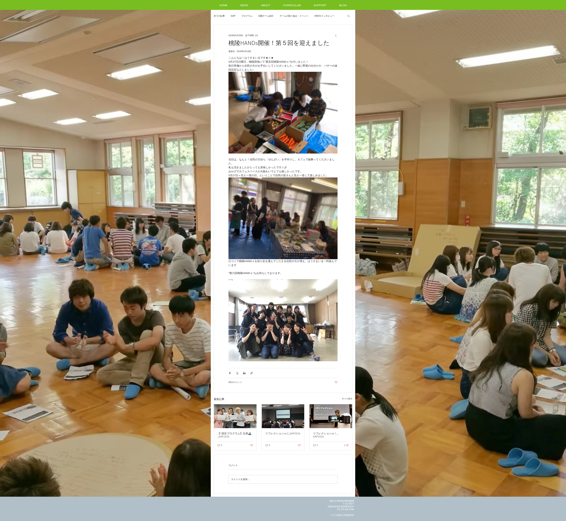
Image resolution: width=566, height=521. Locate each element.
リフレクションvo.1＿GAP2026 (326, 435)
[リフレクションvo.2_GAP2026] (283, 416)
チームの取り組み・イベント (294, 16)
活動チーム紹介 (266, 16)
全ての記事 (219, 16)
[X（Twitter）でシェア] (237, 373)
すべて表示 (347, 398)
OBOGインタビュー (324, 16)
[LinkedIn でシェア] (244, 373)
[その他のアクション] (336, 35)
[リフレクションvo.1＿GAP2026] (331, 416)
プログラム (246, 16)
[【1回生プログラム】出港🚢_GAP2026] (235, 416)
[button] (348, 16)
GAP (233, 16)
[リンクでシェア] (251, 373)
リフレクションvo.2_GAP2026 (282, 433)
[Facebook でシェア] (229, 373)
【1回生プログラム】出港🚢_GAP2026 (234, 435)
